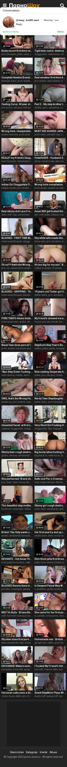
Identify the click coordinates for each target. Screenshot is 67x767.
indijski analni (8, 187)
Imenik (43, 752)
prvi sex (46, 321)
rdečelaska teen (26, 161)
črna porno (52, 615)
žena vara (40, 241)
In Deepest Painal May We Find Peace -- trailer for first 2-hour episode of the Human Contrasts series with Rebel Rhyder (50, 585)
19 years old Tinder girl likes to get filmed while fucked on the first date (50, 291)
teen (9, 482)
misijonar (29, 428)
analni (11, 348)
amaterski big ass (28, 455)
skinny (59, 482)
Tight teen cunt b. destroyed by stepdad (50, 50)
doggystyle (40, 54)
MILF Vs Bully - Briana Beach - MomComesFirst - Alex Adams (17, 612)
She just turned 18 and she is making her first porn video (17, 478)
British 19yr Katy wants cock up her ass (17, 532)
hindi (32, 187)
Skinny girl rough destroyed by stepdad (50, 505)
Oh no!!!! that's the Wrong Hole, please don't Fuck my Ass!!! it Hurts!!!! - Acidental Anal (17, 264)
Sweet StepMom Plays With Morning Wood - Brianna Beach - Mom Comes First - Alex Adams (50, 692)
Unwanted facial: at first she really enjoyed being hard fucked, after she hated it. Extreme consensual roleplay (17, 425)
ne (8, 268)
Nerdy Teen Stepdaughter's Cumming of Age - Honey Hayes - (50, 398)
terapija (60, 348)
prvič (4, 348)
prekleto (41, 589)
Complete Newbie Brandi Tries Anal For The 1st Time (17, 77)
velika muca (31, 508)
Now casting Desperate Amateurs (50, 371)
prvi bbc (5, 589)
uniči (37, 508)
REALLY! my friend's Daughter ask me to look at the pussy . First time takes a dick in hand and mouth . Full (17, 157)
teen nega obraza (44, 482)
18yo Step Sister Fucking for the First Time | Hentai (17, 371)
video (50, 642)
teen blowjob (8, 161)
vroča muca (8, 696)
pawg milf (52, 696)
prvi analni (40, 80)
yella (37, 562)
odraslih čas (53, 134)
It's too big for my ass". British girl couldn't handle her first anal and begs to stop (50, 264)
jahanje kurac (30, 589)
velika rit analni (42, 268)
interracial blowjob (11, 241)
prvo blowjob (8, 54)
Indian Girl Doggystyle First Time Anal (17, 184)
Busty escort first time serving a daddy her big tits (17, 50)
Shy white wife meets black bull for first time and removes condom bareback (50, 238)
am (36, 214)
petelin (41, 615)
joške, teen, (40, 401)
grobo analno (54, 589)
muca (37, 321)
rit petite (57, 268)
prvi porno (7, 107)
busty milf (40, 696)
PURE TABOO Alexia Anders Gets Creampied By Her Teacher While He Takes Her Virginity (17, 318)
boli (61, 187)
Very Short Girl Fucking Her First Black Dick (50, 425)
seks (26, 54)
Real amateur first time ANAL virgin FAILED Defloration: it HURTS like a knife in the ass (50, 77)
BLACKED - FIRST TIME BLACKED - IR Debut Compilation (17, 238)
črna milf (18, 669)
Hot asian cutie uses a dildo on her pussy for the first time (17, 692)
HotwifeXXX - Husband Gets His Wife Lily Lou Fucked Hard (50, 157)
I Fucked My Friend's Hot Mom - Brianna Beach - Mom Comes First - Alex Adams (50, 666)
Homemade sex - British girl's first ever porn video (50, 639)
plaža (52, 348)
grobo (22, 321)
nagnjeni (58, 428)
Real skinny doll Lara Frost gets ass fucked (17, 211)
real (49, 80)
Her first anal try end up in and (50, 532)
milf (9, 214)
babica (55, 214)
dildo (18, 696)
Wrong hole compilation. (48, 184)
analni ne (53, 187)
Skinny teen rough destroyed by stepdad (17, 452)
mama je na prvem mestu (31, 615)
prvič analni (24, 80)
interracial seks (9, 321)
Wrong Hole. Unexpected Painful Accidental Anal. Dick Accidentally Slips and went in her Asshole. (17, 131)
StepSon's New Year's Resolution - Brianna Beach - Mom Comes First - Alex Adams (50, 345)
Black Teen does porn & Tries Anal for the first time (17, 345)
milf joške (44, 214)
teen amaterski (10, 642)
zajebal (5, 428)
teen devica (7, 375)
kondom (56, 241)
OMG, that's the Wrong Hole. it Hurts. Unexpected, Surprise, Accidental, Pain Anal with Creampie (17, 398)
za (62, 134)
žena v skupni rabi (44, 161)
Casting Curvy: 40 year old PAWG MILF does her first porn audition (17, 104)
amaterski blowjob (19, 535)
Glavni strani (17, 752)
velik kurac (54, 54)
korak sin (6, 508)
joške (20, 54)
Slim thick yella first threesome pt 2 (50, 559)
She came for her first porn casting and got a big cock (50, 612)
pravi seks (60, 642)
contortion (23, 214)
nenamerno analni (21, 268)
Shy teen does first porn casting (17, 639)
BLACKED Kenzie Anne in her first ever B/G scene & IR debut (17, 585)
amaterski (52, 508)
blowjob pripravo (32, 295)
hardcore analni (24, 348)
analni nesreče (9, 134)
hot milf (11, 615)
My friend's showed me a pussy (50, 318)
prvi (49, 241)
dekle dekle (40, 295)
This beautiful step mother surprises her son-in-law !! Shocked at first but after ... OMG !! (17, 505)
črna (43, 562)
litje (50, 428)
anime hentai (31, 375)
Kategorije (32, 752)
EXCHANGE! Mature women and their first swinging (17, 666)
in (35, 615)
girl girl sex (40, 642)
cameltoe (54, 107)
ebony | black (54, 562)
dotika (37, 107)
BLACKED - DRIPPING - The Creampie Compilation (17, 291)
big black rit (40, 455)
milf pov (27, 107)
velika (37, 348)
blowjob (5, 80)
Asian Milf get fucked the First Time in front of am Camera (50, 211)
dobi (3, 214)
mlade (19, 375)
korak (55, 321)
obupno (51, 375)
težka (59, 375)
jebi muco (61, 161)
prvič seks (40, 134)
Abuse (53, 752)
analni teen (40, 535)
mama (48, 669)
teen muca (19, 482)
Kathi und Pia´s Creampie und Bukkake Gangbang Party (50, 478)
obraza (18, 107)
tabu (55, 669)
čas (15, 214)
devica (30, 321)
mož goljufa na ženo (12, 562)
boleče (56, 80)
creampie (18, 508)
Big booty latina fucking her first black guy (50, 452)
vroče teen (60, 535)
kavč (13, 80)
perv (45, 107)
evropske (6, 669)
